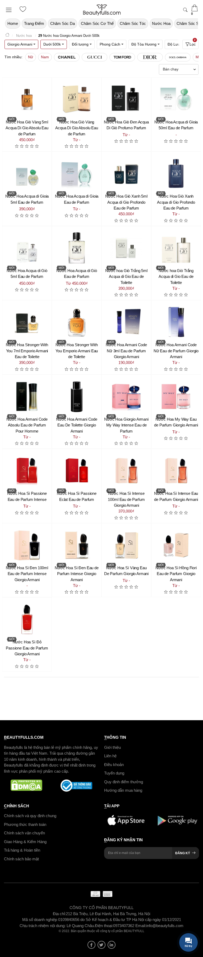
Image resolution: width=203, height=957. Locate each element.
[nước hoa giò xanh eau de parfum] (176, 173)
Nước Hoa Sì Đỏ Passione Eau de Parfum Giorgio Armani (27, 648)
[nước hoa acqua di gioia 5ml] (27, 173)
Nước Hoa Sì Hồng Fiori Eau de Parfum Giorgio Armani (176, 574)
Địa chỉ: (59, 913)
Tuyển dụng (114, 773)
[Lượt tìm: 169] (122, 57)
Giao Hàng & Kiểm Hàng (25, 841)
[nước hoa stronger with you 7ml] (27, 322)
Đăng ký (182, 853)
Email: (140, 925)
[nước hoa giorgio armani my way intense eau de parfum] (126, 396)
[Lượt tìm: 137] (178, 57)
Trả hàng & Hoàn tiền (22, 850)
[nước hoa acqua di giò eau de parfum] (76, 248)
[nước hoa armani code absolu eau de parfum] (27, 396)
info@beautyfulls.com (164, 925)
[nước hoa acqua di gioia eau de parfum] (76, 173)
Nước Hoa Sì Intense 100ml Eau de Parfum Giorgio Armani (126, 499)
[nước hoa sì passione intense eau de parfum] (27, 471)
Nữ (30, 57)
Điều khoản (114, 764)
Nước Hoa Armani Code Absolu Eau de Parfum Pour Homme (27, 425)
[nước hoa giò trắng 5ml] (126, 248)
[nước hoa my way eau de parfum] (176, 396)
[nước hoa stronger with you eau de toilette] (76, 322)
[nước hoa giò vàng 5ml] (27, 99)
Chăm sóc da (62, 23)
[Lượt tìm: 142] (150, 57)
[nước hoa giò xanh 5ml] (126, 173)
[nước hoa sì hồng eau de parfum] (176, 545)
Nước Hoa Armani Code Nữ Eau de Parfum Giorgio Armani (176, 350)
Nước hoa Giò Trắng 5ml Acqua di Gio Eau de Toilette (126, 276)
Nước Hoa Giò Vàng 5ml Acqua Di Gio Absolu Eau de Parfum (27, 128)
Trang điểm (34, 23)
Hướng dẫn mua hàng (123, 790)
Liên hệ (110, 756)
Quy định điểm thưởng (123, 781)
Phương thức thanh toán (25, 824)
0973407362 (124, 925)
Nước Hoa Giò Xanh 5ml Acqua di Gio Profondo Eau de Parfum (126, 202)
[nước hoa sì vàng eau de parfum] (126, 545)
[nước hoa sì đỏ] (27, 619)
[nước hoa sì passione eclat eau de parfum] (76, 471)
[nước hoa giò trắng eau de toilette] (176, 248)
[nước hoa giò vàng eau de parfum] (76, 99)
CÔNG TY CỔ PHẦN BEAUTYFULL (101, 907)
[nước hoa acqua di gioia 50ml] (176, 99)
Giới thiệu (112, 747)
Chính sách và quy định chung (30, 815)
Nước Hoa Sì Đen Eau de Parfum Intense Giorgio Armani (77, 574)
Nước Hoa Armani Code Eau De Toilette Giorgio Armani (76, 425)
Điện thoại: (104, 925)
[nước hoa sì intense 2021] (176, 471)
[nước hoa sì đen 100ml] (27, 545)
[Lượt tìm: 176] (94, 57)
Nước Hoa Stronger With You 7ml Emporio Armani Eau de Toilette (27, 350)
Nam (45, 57)
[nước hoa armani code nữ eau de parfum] (176, 322)
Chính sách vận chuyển (24, 833)
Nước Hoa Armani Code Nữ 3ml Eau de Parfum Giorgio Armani (126, 350)
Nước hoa (161, 23)
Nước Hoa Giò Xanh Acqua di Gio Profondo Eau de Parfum (176, 202)
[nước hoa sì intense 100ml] (126, 471)
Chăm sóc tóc (133, 23)
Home (12, 23)
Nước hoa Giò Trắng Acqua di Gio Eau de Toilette (176, 276)
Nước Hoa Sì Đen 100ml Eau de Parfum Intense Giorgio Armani (27, 574)
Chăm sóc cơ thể (97, 23)
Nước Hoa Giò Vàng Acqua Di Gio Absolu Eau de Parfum (76, 128)
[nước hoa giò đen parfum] (126, 99)
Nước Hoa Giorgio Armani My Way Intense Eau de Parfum (126, 425)
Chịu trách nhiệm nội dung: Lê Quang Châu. (57, 925)
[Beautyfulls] (7, 36)
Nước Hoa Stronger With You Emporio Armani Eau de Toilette (77, 350)
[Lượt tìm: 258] (67, 57)
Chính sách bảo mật (21, 858)
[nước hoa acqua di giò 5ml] (27, 248)
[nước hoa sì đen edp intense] (76, 545)
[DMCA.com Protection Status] (26, 786)
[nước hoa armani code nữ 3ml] (126, 322)
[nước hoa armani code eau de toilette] (76, 396)
